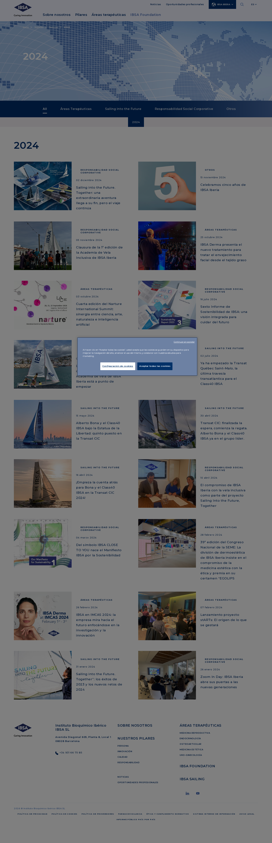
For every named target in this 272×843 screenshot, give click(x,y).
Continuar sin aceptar (184, 342)
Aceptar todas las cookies (154, 366)
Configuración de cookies (117, 366)
